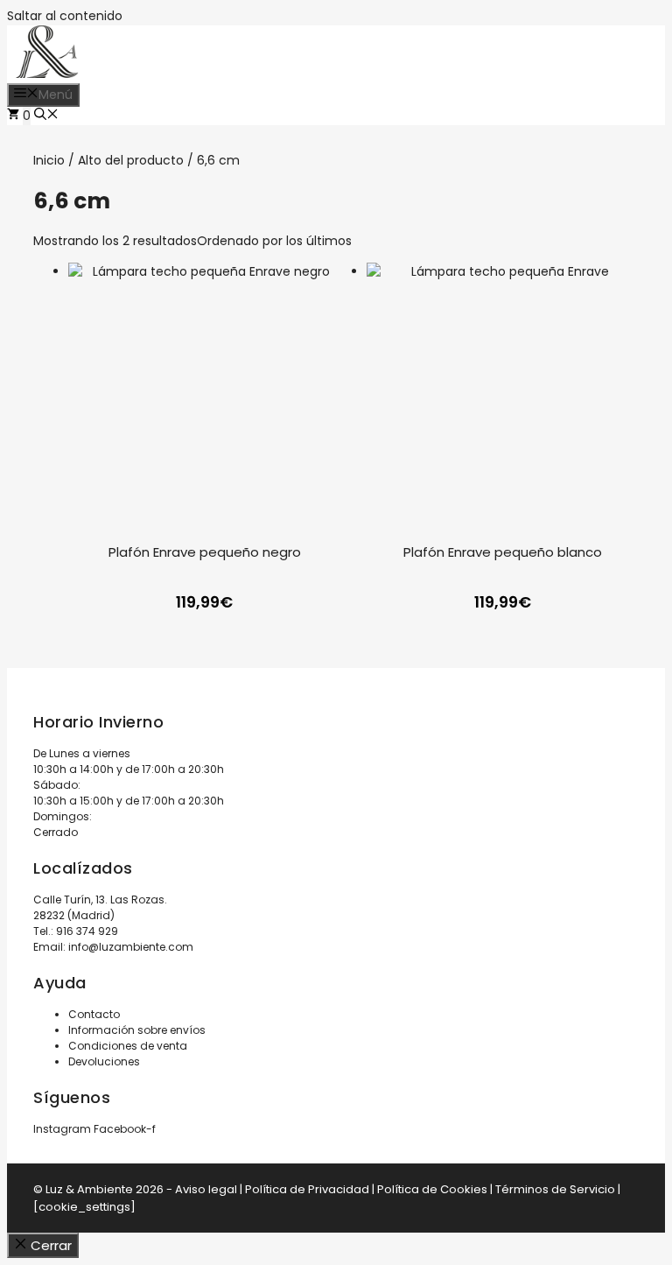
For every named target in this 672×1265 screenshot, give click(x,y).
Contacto (94, 1014)
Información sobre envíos (137, 1030)
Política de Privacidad (307, 1189)
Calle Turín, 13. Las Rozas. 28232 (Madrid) (100, 907)
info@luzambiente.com (130, 946)
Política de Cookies (432, 1189)
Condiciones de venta (127, 1045)
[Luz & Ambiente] (47, 73)
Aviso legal (206, 1189)
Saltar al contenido (64, 16)
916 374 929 (87, 931)
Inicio (49, 160)
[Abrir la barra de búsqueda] (46, 115)
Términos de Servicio (555, 1189)
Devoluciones (104, 1061)
